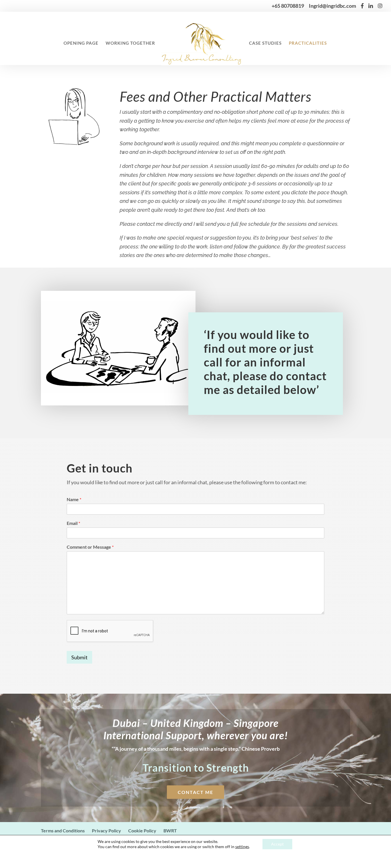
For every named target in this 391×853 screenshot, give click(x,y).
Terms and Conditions (63, 830)
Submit (79, 657)
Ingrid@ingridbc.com (332, 6)
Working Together (130, 43)
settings (242, 846)
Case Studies (265, 43)
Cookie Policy (142, 830)
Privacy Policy (106, 830)
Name (74, 499)
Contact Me (195, 792)
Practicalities (308, 43)
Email (73, 523)
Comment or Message (90, 547)
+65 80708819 (288, 6)
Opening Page (81, 43)
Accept (277, 844)
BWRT (170, 830)
